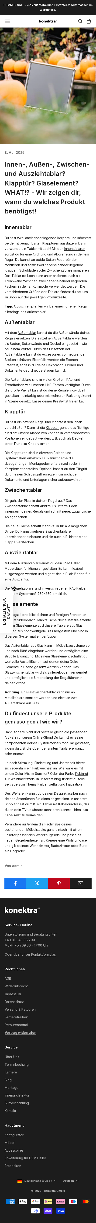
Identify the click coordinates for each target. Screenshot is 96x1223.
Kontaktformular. (43, 954)
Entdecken (13, 1166)
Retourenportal (16, 1025)
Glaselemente (26, 625)
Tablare (65, 748)
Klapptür (52, 428)
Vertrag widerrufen (20, 1032)
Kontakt (10, 1111)
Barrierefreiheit (16, 1017)
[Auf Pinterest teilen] (59, 883)
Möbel (9, 1143)
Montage (11, 1088)
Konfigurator (14, 1135)
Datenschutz (14, 1002)
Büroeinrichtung (17, 1103)
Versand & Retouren (20, 1009)
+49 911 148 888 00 (20, 940)
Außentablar (27, 333)
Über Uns (12, 1057)
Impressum (13, 994)
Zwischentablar (16, 506)
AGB (8, 978)
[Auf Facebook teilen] (15, 883)
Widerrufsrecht (16, 986)
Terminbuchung (17, 1064)
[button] (6, 611)
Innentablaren (74, 249)
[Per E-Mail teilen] (80, 883)
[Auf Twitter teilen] (37, 883)
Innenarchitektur (17, 1095)
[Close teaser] (14, 588)
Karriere (11, 1072)
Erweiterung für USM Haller (25, 1158)
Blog (8, 1080)
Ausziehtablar (28, 563)
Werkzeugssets (48, 835)
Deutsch (71, 1181)
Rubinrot (81, 774)
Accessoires (14, 1150)
